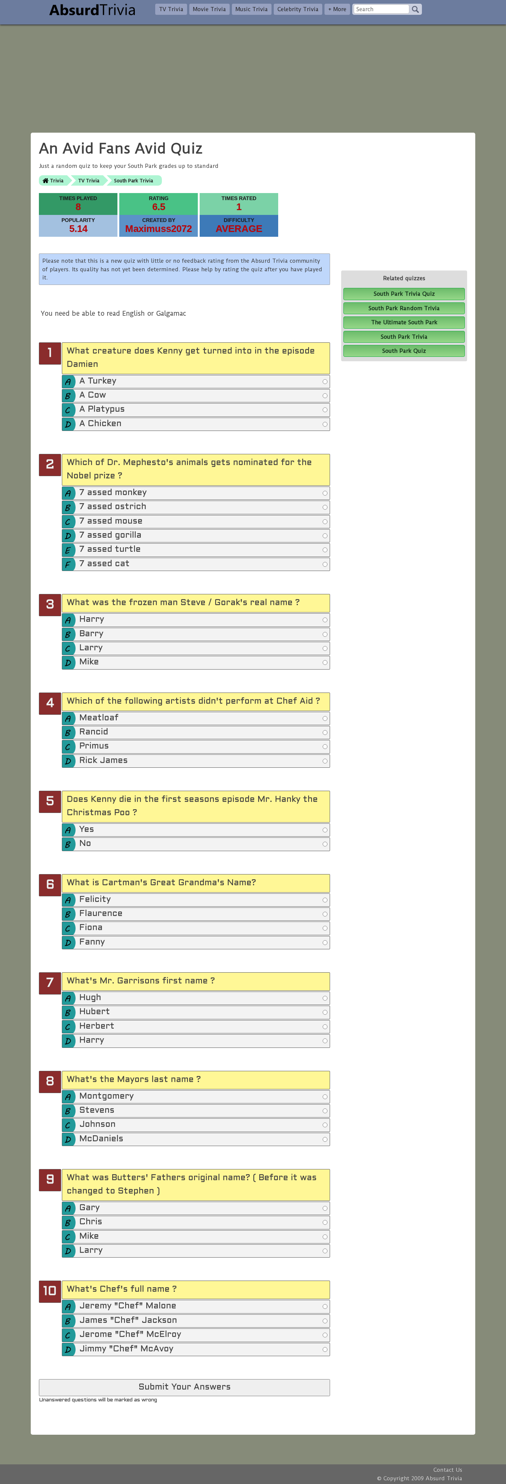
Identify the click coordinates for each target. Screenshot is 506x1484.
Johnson (97, 1125)
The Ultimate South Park (404, 322)
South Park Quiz (404, 351)
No (85, 844)
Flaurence (101, 914)
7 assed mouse (111, 521)
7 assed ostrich (112, 507)
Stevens (96, 1111)
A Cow (92, 395)
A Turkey (97, 381)
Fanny (92, 942)
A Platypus (102, 410)
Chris (90, 1222)
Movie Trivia (209, 9)
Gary (89, 1208)
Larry (91, 648)
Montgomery (106, 1096)
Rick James (103, 761)
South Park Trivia (133, 180)
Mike (89, 662)
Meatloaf (99, 718)
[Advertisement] (253, 76)
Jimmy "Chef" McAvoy (126, 1349)
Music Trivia (252, 9)
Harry (91, 620)
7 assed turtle (110, 550)
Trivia (56, 180)
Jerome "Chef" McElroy (130, 1335)
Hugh (90, 998)
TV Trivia (171, 9)
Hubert (94, 1012)
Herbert (96, 1026)
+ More (337, 9)
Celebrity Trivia (298, 9)
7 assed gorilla (110, 536)
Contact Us (447, 1470)
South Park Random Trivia (404, 308)
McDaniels (101, 1139)
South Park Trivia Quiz (404, 294)
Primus (94, 746)
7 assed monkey (113, 493)
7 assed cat (104, 564)
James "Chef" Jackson (128, 1321)
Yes (86, 830)
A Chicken (100, 424)
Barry (91, 634)
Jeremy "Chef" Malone (127, 1306)
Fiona (91, 928)
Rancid (93, 732)
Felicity (95, 900)
